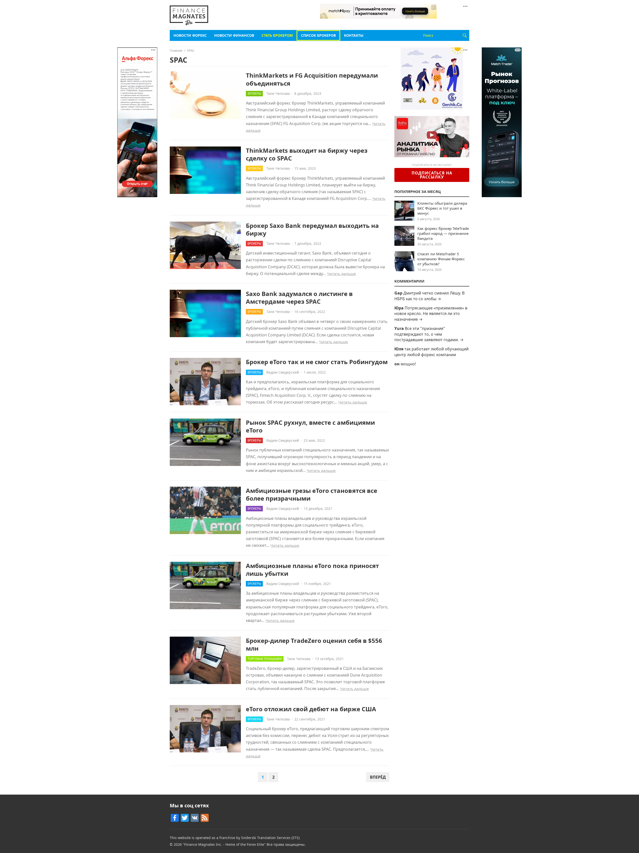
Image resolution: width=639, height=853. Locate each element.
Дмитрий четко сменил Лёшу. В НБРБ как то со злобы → (429, 295)
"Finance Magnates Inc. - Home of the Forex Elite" (224, 844)
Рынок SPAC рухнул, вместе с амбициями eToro (310, 426)
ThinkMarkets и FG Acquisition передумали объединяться (312, 79)
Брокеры (254, 93)
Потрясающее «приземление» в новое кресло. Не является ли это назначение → (430, 313)
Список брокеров (318, 35)
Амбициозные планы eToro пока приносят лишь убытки (312, 569)
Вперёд (378, 777)
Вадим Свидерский (282, 372)
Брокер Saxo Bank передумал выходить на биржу (312, 229)
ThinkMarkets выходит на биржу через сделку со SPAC (306, 154)
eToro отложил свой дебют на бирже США (311, 709)
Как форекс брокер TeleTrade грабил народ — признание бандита (443, 233)
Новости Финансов (234, 35)
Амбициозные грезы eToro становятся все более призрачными (311, 494)
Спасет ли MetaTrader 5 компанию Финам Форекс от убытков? (441, 258)
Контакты (353, 35)
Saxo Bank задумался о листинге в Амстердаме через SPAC (299, 297)
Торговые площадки (265, 659)
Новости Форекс (190, 35)
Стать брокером (277, 35)
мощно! (408, 364)
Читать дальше (341, 273)
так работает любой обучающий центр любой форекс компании (431, 351)
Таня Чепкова (278, 93)
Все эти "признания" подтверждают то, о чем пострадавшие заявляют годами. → (429, 334)
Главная (176, 50)
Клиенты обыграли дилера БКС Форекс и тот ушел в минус (442, 208)
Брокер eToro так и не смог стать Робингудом (317, 362)
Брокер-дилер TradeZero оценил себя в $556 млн (314, 644)
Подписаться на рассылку (432, 175)
